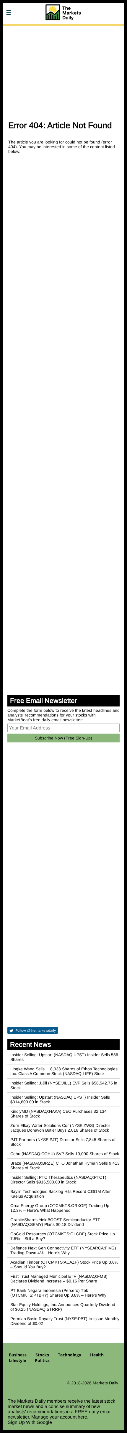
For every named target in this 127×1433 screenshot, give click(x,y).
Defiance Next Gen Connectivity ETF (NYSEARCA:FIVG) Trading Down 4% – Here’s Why (63, 1250)
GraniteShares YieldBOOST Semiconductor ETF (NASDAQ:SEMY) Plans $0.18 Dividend (55, 1222)
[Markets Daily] (63, 29)
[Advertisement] (63, 70)
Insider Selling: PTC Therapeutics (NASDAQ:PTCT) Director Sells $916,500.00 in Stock (58, 1179)
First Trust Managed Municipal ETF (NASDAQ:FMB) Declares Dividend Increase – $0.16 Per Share (59, 1278)
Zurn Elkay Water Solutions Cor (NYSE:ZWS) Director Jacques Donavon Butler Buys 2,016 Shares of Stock (60, 1127)
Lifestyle (17, 1360)
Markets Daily (105, 1383)
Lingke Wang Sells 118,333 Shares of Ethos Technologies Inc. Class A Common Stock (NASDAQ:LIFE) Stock (64, 1071)
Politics (42, 1360)
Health (97, 1355)
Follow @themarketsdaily (35, 1030)
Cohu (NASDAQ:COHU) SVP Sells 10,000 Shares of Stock (64, 1153)
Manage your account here (59, 1416)
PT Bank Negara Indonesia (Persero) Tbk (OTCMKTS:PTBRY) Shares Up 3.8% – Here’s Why (58, 1292)
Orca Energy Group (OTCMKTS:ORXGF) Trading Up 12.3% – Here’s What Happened (59, 1208)
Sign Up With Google (30, 1422)
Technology (69, 1355)
